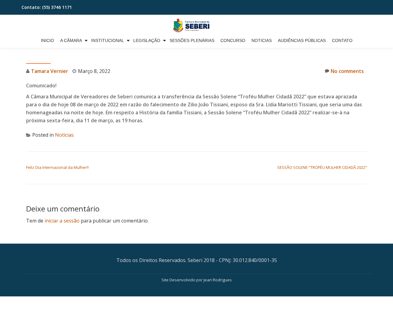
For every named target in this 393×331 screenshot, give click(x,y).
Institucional (107, 40)
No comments (347, 71)
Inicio (47, 40)
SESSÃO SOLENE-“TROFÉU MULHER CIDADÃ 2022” (322, 167)
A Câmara (71, 40)
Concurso (232, 40)
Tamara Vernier (49, 71)
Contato (342, 40)
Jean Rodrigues (218, 280)
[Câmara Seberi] (196, 25)
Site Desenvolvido (178, 280)
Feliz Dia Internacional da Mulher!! (57, 167)
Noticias (261, 40)
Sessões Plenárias (191, 40)
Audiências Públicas (302, 40)
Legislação (146, 40)
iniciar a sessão (62, 220)
